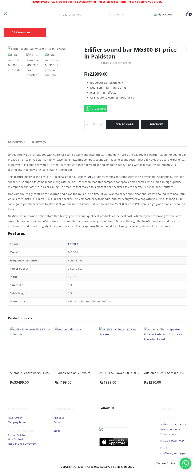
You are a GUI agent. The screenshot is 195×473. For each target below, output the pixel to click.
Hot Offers (162, 27)
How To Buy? (15, 439)
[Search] (137, 14)
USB (90, 177)
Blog (54, 37)
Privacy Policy (16, 426)
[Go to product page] (30, 347)
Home (55, 27)
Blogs (57, 430)
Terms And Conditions (21, 430)
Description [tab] (16, 142)
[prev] (178, 49)
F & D (68, 27)
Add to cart (124, 124)
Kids (178, 27)
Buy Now (156, 124)
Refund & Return (17, 435)
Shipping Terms (17, 422)
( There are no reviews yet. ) (117, 62)
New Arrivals (107, 27)
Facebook (103, 417)
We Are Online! (166, 463)
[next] (184, 49)
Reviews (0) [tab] (38, 142)
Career (57, 422)
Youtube (111, 417)
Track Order (15, 417)
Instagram (119, 417)
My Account (165, 14)
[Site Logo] (21, 14)
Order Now (98, 108)
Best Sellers (85, 27)
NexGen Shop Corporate (22, 443)
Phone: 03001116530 (172, 441)
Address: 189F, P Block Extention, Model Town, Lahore (173, 429)
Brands (126, 27)
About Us (59, 417)
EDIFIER (73, 244)
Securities (143, 27)
